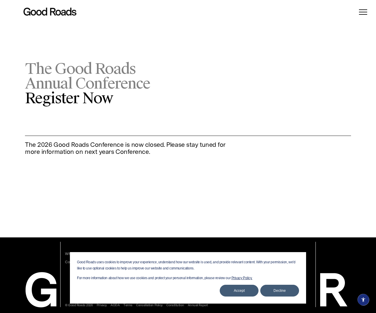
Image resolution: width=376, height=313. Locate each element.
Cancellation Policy (149, 305)
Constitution (175, 305)
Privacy (102, 305)
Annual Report (198, 305)
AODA (115, 305)
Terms (127, 305)
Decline (279, 291)
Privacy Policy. (241, 278)
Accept (239, 291)
